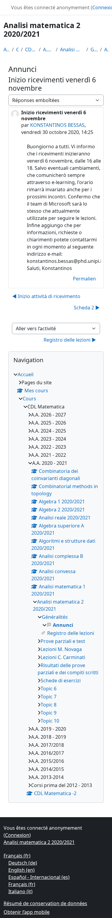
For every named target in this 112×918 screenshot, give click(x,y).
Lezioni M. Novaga (61, 649)
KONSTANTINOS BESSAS (57, 125)
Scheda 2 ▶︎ (87, 307)
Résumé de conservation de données (45, 903)
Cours (17, 49)
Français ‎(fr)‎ (17, 855)
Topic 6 (48, 688)
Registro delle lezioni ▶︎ (70, 340)
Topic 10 (50, 721)
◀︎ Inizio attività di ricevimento (46, 296)
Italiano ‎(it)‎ (20, 891)
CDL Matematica (30, 49)
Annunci (106, 49)
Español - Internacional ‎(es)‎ (39, 877)
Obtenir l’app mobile (27, 912)
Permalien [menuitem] (84, 278)
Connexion (17, 835)
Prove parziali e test (63, 641)
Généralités (94, 49)
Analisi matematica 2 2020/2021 (72, 49)
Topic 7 (48, 696)
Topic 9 (48, 712)
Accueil (7, 49)
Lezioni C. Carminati (63, 657)
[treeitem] (56, 584)
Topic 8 (48, 704)
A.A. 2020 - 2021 (48, 49)
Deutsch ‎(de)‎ (22, 863)
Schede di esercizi (61, 680)
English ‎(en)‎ (21, 870)
